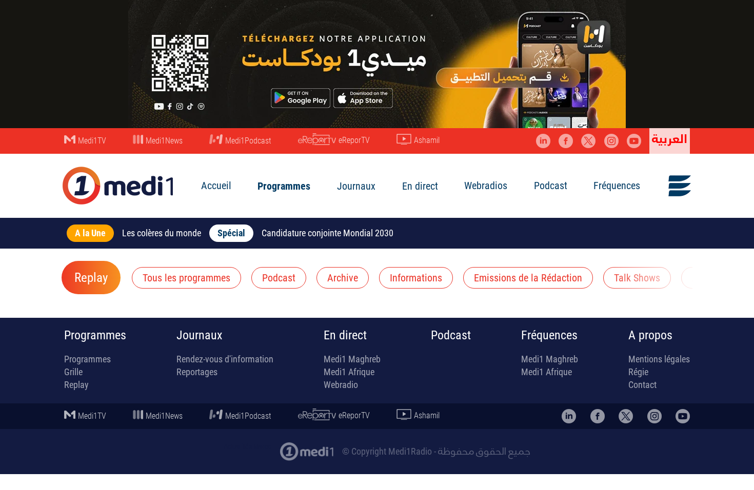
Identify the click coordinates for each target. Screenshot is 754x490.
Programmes (283, 186)
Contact (642, 384)
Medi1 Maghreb (352, 359)
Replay (91, 278)
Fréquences (616, 185)
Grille (73, 371)
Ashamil (427, 140)
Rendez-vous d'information (224, 359)
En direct (420, 186)
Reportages (196, 371)
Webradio (341, 384)
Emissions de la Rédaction (528, 278)
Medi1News (164, 141)
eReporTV (354, 140)
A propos (650, 335)
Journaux (356, 186)
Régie (638, 371)
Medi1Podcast (248, 141)
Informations (416, 278)
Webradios (485, 185)
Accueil (216, 185)
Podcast (550, 185)
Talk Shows (637, 278)
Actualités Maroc (247, 446)
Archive (342, 278)
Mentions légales (659, 359)
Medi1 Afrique (349, 371)
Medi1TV (92, 141)
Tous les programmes (186, 278)
